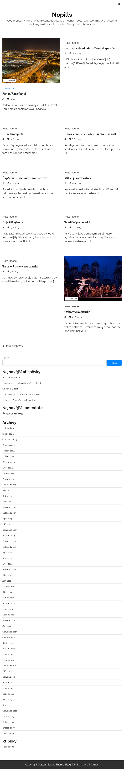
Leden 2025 (8, 473)
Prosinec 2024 (9, 479)
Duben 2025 (8, 456)
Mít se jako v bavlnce (78, 178)
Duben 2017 (8, 722)
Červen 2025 (8, 445)
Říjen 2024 (7, 490)
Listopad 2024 (9, 484)
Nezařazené (8, 746)
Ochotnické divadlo (77, 312)
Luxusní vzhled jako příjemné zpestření (90, 48)
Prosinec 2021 (9, 569)
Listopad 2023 (9, 513)
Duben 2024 (8, 496)
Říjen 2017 (7, 699)
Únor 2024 (7, 501)
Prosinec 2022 (9, 541)
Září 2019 (6, 626)
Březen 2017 (8, 727)
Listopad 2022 (9, 547)
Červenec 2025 (9, 439)
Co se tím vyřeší (12, 134)
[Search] (119, 4)
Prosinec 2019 (9, 620)
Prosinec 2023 (9, 507)
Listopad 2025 (9, 428)
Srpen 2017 (7, 705)
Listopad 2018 (9, 665)
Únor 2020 (7, 609)
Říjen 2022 (7, 552)
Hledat (6, 358)
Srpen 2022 (8, 558)
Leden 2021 (8, 586)
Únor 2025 (7, 467)
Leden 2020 (8, 614)
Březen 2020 (8, 603)
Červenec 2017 (9, 710)
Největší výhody (12, 222)
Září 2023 (6, 524)
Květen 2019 (8, 643)
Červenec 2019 (9, 631)
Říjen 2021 (7, 575)
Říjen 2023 (7, 518)
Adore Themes (89, 764)
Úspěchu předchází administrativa (25, 178)
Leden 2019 (8, 660)
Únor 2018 (7, 688)
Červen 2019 (8, 637)
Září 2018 (6, 671)
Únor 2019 (7, 654)
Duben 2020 (8, 597)
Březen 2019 (8, 648)
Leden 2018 (8, 694)
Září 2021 (6, 580)
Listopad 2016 (9, 733)
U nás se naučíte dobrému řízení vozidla (91, 134)
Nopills (62, 14)
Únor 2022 (7, 563)
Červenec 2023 (9, 530)
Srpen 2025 (8, 434)
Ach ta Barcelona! (14, 94)
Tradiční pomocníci (77, 222)
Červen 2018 (8, 677)
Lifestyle (8, 88)
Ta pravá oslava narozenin (20, 266)
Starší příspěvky (14, 345)
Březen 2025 (8, 462)
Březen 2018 (8, 682)
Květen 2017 (8, 716)
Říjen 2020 (7, 592)
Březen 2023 (8, 535)
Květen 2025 (8, 450)
